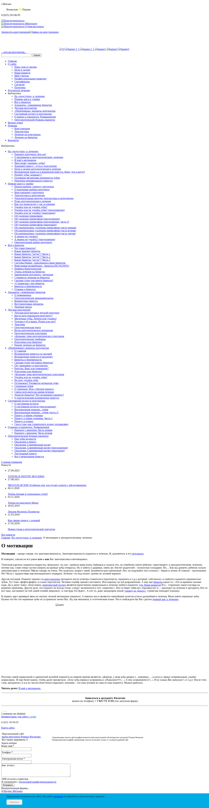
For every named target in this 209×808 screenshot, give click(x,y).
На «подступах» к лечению (29, 96)
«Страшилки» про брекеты (29, 283)
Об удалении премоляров (28, 216)
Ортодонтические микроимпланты (33, 298)
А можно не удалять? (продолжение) (34, 239)
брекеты (158, 582)
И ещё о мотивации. (29, 688)
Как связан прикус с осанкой (24, 520)
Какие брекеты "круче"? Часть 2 (32, 257)
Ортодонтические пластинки (30, 333)
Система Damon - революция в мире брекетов (39, 262)
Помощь (12, 125)
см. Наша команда (150, 585)
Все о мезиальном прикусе (29, 456)
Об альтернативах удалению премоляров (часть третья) (45, 233)
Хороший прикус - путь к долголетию (35, 166)
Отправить (8, 785)
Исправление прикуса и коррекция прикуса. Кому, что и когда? (49, 171)
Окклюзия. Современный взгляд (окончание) (39, 450)
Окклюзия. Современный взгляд (32, 444)
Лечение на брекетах (26, 137)
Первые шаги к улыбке (27, 99)
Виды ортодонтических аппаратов (33, 330)
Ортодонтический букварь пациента (34, 119)
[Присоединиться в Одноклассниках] (22, 26)
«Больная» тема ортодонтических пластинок (39, 336)
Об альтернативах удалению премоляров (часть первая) (45, 227)
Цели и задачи (22, 69)
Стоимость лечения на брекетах (32, 277)
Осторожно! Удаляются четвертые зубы (36, 383)
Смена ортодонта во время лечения (34, 392)
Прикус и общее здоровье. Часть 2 (33, 418)
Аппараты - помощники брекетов (33, 105)
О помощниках (22, 295)
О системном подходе (26, 403)
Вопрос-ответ (15, 122)
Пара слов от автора (25, 67)
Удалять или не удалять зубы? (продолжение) (39, 210)
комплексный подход (54, 585)
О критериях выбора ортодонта (31, 189)
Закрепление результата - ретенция (33, 274)
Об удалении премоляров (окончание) (35, 224)
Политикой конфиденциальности (37, 781)
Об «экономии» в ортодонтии (31, 365)
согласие (58, 796)
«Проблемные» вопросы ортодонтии (35, 111)
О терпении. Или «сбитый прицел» (34, 389)
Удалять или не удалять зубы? (30, 207)
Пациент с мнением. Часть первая (33, 430)
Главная (12, 61)
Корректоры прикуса (26, 301)
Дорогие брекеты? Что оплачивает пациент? (39, 394)
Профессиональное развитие (30, 78)
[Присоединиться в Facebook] (12, 20)
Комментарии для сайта (18, 716)
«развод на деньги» (135, 590)
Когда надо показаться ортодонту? (33, 315)
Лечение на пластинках (27, 134)
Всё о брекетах (22, 102)
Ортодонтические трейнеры (30, 339)
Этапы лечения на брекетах (29, 271)
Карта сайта (8, 727)
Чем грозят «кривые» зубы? (29, 163)
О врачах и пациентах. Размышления (35, 116)
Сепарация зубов (23, 386)
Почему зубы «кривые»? (28, 174)
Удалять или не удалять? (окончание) (34, 213)
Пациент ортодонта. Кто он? (30, 154)
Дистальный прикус (25, 453)
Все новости (8, 534)
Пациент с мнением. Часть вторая (33, 433)
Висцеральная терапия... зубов (31, 409)
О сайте (12, 64)
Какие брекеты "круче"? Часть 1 (32, 254)
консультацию (52, 579)
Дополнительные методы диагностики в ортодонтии (43, 198)
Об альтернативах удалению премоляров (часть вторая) (45, 230)
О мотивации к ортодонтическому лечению (38, 157)
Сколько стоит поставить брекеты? (33, 280)
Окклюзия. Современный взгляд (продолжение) (41, 447)
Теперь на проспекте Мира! (23, 502)
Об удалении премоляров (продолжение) (37, 218)
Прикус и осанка (23, 421)
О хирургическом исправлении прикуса (36, 397)
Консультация (22, 128)
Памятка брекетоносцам (27, 268)
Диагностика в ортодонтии (29, 195)
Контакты (13, 140)
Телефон (7, 752)
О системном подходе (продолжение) (35, 406)
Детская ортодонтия (25, 108)
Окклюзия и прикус (25, 441)
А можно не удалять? (26, 236)
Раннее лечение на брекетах (30, 345)
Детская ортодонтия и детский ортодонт (36, 312)
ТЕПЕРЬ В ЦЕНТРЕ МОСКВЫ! (26, 476)
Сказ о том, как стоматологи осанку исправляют (41, 424)
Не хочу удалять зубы (26, 380)
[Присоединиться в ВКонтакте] (19, 23)
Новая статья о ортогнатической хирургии (31, 529)
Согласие (19, 84)
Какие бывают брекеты (27, 251)
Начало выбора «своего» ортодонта (34, 186)
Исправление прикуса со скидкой (33, 353)
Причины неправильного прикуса (33, 180)
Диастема (19, 324)
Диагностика (21, 131)
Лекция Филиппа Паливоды (24, 511)
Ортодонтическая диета (27, 327)
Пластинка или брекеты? (28, 342)
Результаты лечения (19, 90)
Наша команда (22, 72)
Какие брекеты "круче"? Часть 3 (32, 260)
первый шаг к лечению (165, 599)
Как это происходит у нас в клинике (34, 204)
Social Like (4, 711)
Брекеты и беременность (28, 286)
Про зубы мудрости (25, 438)
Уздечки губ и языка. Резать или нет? (35, 321)
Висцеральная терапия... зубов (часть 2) (36, 412)
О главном (20, 350)
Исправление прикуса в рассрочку (33, 356)
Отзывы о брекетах (25, 289)
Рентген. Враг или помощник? (31, 368)
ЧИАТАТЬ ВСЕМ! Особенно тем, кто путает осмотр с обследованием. (47, 485)
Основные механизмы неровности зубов (37, 177)
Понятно (14, 802)
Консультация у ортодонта (29, 192)
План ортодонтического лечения (32, 201)
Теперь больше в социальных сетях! (28, 494)
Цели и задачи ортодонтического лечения (37, 169)
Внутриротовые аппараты (28, 304)
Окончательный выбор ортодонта (33, 242)
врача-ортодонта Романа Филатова (21, 736)
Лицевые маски (23, 306)
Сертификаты (22, 81)
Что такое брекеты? (25, 248)
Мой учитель (21, 75)
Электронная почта (13, 758)
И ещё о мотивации (25, 160)
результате (138, 553)
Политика (19, 87)
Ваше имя (7, 746)
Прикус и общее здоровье (28, 415)
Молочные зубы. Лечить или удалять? (35, 318)
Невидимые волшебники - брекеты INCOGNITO (41, 265)
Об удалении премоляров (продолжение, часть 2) (41, 221)
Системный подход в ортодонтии (33, 113)
